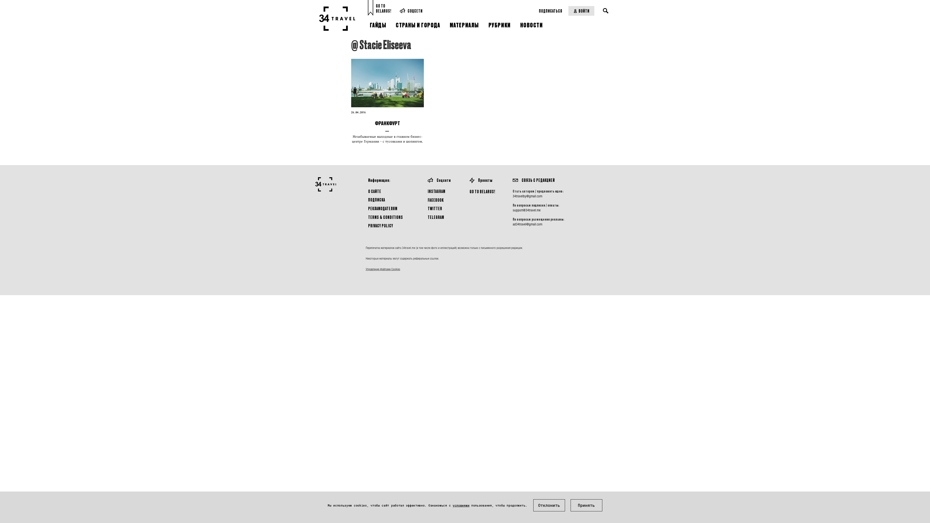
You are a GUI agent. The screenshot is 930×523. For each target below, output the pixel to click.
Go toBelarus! (383, 8)
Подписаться (550, 11)
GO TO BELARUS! (482, 191)
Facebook (436, 200)
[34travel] (337, 19)
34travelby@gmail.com (527, 196)
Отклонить (549, 505)
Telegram (436, 217)
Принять (586, 505)
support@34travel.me (527, 210)
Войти (584, 11)
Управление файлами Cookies (383, 269)
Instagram (436, 191)
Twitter (435, 208)
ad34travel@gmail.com (527, 224)
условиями (461, 505)
